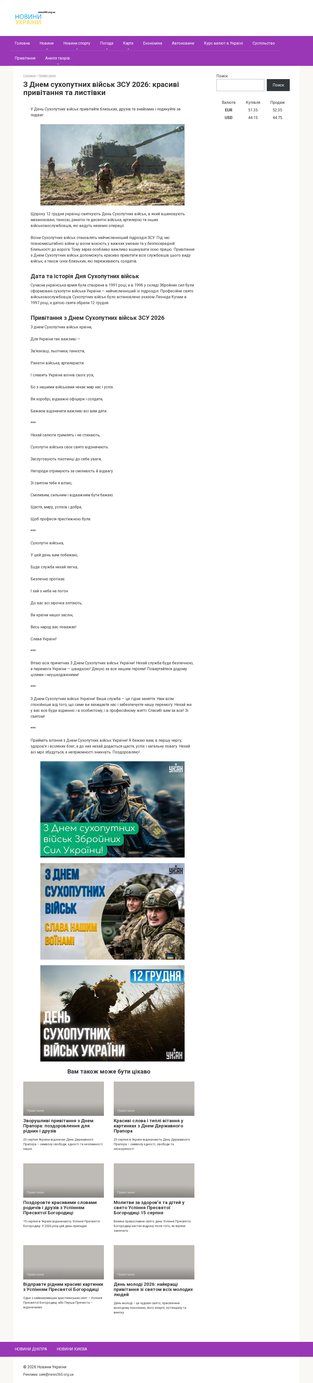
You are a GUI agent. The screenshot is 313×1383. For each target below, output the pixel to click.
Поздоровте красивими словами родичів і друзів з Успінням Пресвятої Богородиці (60, 1208)
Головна (22, 43)
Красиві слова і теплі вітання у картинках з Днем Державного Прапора (148, 1126)
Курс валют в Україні (223, 43)
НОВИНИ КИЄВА (72, 1349)
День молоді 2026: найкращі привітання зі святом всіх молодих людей (153, 1289)
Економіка (152, 43)
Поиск (222, 76)
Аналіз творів (57, 58)
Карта (128, 43)
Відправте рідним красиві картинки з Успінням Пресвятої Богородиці (63, 1286)
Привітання (25, 58)
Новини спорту (76, 43)
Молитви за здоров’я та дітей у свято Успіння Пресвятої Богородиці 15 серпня (149, 1208)
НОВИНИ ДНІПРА (31, 1349)
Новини (47, 43)
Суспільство (264, 43)
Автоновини (183, 43)
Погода (106, 43)
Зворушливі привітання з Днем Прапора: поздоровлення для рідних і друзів (58, 1126)
